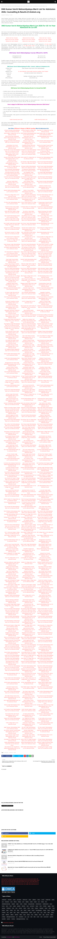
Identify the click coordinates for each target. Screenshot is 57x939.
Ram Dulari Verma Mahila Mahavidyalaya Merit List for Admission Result (45, 508)
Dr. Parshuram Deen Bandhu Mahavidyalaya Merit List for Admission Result (45, 649)
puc (41, 912)
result (6, 6)
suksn (53, 899)
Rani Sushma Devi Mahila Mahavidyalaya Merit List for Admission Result (45, 597)
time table (19, 899)
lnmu (35, 912)
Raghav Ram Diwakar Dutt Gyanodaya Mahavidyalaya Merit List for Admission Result (28, 321)
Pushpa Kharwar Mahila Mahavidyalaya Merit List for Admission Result (45, 679)
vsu (27, 919)
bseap (44, 910)
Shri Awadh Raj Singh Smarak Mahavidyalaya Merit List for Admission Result (12, 342)
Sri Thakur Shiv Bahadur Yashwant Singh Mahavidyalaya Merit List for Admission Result (45, 613)
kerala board (38, 904)
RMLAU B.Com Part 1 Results (45, 39)
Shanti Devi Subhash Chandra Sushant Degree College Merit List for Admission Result (45, 582)
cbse (11, 906)
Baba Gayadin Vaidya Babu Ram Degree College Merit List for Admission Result (12, 280)
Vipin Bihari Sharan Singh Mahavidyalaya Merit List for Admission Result (28, 346)
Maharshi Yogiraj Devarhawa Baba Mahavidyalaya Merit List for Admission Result (45, 744)
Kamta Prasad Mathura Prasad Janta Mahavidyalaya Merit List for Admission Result (45, 298)
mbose (20, 908)
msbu (46, 908)
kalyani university (24, 912)
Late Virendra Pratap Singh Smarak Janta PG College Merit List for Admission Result (28, 178)
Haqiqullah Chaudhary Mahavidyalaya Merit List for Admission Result (45, 294)
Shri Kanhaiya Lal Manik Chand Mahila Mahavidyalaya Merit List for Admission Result (28, 249)
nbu (32, 914)
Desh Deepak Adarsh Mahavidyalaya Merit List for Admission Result (28, 373)
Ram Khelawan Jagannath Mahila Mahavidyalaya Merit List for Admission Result (45, 421)
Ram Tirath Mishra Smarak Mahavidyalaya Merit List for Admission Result (28, 337)
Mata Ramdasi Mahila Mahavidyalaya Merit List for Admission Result (28, 312)
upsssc (8, 919)
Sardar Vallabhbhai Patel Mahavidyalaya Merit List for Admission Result (45, 241)
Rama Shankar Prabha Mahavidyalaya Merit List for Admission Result (28, 702)
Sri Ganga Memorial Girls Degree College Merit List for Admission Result (45, 522)
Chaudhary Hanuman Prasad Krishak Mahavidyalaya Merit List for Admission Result (12, 642)
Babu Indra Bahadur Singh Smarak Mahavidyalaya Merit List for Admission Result (28, 404)
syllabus (34, 899)
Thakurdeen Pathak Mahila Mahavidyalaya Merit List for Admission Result (28, 724)
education (21, 916)
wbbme (7, 914)
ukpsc (52, 914)
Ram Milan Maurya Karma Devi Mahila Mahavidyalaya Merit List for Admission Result (12, 697)
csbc (13, 908)
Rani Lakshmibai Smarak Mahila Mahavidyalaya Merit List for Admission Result (28, 234)
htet (14, 912)
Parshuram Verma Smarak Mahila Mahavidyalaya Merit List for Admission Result (45, 412)
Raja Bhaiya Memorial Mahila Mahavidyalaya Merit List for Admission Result (45, 568)
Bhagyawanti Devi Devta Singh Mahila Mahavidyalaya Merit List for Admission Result (12, 364)
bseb (21, 904)
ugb (43, 914)
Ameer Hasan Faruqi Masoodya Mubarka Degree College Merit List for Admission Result (12, 546)
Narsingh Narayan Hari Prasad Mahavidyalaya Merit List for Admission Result (12, 412)
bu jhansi (7, 901)
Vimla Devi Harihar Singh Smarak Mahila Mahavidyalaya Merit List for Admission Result (28, 529)
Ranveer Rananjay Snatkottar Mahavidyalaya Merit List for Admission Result (12, 601)
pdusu (3, 910)
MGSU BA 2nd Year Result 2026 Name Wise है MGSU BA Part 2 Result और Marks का (19, 881)
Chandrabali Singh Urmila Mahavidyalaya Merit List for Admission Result (28, 369)
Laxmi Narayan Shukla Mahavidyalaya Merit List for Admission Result (28, 183)
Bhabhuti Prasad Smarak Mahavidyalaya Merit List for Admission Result (45, 360)
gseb (11, 912)
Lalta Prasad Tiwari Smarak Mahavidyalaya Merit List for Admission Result (28, 464)
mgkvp (27, 901)
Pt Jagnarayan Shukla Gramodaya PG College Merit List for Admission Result (12, 321)
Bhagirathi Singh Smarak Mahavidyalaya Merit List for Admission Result (12, 285)
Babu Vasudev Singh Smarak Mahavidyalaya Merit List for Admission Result (45, 546)
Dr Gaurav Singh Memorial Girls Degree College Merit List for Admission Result (12, 294)
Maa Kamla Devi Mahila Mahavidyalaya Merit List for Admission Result (45, 559)
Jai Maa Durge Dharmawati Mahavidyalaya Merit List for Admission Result (12, 395)
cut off (42, 899)
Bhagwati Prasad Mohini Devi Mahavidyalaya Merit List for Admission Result (28, 634)
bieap (29, 910)
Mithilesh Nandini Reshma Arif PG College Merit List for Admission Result (45, 564)
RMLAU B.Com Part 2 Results (28, 39)
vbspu (42, 901)
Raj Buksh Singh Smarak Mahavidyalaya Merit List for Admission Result (12, 688)
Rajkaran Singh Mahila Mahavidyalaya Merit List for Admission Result (45, 416)
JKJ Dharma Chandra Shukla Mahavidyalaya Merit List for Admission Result (45, 391)
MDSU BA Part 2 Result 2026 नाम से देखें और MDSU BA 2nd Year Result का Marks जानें (25, 861)
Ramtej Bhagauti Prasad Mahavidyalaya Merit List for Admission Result (28, 577)
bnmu (33, 910)
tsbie (49, 912)
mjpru (35, 901)
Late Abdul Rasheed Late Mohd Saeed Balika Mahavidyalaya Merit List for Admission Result (12, 174)
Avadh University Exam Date (16, 119)
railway (36, 914)
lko (46, 901)
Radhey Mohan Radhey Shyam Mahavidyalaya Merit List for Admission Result (45, 684)
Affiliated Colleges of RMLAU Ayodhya (25, 128)
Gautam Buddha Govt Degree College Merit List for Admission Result (12, 382)
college (3, 916)
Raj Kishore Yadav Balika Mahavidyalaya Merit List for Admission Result (28, 213)
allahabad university (6, 904)
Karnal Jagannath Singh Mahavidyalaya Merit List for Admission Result (28, 642)
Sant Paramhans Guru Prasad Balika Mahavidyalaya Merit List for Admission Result (12, 442)
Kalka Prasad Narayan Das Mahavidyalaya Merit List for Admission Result (12, 400)
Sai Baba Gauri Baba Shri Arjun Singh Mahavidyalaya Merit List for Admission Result (45, 706)
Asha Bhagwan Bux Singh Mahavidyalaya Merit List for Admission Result (28, 355)
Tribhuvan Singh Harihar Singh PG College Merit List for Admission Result (28, 265)
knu (31, 916)
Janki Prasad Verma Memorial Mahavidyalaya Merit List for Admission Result (12, 491)
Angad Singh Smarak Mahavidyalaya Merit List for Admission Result (28, 622)
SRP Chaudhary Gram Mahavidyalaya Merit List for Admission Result (28, 442)
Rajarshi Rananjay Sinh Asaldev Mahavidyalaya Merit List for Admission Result (45, 213)
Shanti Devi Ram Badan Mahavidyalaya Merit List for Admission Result (45, 711)
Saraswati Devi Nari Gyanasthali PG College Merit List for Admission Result (12, 328)
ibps (28, 906)
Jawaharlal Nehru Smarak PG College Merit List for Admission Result (28, 491)
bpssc (28, 914)
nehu (53, 908)
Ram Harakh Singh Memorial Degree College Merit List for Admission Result (12, 225)
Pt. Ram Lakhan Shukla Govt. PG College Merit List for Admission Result (28, 679)
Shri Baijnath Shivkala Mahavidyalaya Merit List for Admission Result (28, 522)
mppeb (13, 904)
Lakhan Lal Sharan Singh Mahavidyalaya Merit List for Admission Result (45, 303)
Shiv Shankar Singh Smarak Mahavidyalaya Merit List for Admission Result (45, 446)
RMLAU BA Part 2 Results (28, 38)
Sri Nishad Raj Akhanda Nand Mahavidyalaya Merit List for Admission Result (45, 249)
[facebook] (14, 833)
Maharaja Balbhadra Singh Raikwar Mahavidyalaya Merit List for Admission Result (12, 564)
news (30, 899)
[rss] (14, 836)
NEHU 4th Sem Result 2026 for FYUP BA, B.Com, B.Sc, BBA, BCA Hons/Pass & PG (20, 884)
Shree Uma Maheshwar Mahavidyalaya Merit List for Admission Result (45, 601)
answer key (48, 899)
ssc (39, 901)
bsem (49, 910)
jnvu (16, 908)
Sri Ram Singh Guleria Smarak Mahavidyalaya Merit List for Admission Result (28, 455)
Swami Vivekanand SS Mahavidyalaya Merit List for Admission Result (45, 261)
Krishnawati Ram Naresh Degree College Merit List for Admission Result (45, 400)
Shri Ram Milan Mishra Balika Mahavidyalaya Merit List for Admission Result (45, 256)
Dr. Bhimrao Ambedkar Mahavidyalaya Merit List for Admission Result (45, 351)
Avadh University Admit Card (41, 119)
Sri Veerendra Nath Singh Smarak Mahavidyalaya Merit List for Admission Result (28, 613)
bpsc (25, 914)
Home (2, 6)
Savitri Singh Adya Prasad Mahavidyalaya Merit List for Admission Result (12, 446)
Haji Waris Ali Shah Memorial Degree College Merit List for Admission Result (12, 487)
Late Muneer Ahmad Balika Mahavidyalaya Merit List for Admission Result (12, 307)
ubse (53, 906)
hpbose (23, 906)
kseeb (30, 912)
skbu (40, 914)
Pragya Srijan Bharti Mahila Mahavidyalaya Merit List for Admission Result (12, 568)
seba (45, 912)
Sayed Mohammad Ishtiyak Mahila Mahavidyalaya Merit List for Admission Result (45, 342)
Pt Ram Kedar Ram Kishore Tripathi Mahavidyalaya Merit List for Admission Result (28, 199)
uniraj (3, 906)
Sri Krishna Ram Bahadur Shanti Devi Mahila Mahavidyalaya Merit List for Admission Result (12, 464)
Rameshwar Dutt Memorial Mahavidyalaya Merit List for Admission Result (12, 577)
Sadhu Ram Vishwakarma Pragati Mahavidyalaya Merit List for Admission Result (12, 582)
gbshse (18, 906)
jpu (28, 916)
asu (2, 901)
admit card (25, 899)
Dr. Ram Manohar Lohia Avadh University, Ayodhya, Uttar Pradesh (33, 71)
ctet (7, 912)
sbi (15, 910)
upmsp (3, 908)
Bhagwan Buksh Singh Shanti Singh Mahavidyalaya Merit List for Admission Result (28, 285)
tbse (18, 910)
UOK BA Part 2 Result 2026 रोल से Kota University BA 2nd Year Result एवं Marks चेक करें (20, 880)
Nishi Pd (4, 15)
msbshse (41, 908)
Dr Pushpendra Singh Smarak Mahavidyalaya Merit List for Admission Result (12, 592)
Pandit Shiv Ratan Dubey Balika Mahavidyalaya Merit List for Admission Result (12, 208)
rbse (40, 906)
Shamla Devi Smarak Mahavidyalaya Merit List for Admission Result (28, 351)
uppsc (52, 912)
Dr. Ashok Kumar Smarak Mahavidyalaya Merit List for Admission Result (28, 649)
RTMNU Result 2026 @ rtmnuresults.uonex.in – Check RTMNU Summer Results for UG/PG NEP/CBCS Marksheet (30, 850)
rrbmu (11, 910)
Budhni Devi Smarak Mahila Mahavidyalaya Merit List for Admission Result (12, 550)
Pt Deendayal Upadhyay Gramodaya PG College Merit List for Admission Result (45, 316)
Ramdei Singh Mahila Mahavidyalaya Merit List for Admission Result (28, 732)
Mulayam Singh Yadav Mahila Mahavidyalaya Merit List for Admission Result (45, 670)
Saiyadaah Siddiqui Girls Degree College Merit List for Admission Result (28, 437)
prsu (51, 904)
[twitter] (42, 833)
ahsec (25, 910)
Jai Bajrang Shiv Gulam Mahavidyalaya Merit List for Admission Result (12, 163)
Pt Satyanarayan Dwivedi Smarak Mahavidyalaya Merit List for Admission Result (45, 204)
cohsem (3, 912)
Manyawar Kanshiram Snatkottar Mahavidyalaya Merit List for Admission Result (12, 312)
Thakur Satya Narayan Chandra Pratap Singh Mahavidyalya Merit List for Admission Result (12, 265)
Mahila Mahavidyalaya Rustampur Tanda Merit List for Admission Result (12, 744)
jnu (25, 916)
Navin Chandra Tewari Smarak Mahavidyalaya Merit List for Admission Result (12, 316)
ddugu (19, 901)
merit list (11, 752)
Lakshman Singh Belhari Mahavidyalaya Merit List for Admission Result (12, 183)
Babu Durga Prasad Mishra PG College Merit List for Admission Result (28, 280)
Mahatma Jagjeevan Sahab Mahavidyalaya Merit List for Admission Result (12, 416)
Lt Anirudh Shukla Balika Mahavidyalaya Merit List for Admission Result (45, 491)
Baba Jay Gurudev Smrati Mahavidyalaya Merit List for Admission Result (12, 630)
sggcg (49, 906)
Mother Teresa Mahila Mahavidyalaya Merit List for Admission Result (28, 192)
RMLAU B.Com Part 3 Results (12, 39)
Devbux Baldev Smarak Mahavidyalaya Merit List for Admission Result (45, 373)
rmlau (38, 899)
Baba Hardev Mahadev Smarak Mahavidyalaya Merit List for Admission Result (29, 360)
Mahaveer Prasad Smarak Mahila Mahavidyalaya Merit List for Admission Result (28, 670)
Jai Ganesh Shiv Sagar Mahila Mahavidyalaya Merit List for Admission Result (28, 391)
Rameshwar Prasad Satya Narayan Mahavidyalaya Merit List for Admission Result (12, 433)
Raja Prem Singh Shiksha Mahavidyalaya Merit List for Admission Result (12, 573)
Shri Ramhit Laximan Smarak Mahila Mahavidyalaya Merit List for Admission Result (12, 732)
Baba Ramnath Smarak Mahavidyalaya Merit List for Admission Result (28, 630)
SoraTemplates (9, 937)
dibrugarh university (11, 916)
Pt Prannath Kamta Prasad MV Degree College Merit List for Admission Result (28, 503)
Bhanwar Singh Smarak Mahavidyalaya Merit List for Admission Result (28, 142)
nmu (38, 912)
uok (21, 910)
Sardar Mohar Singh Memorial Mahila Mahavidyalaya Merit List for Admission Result (28, 328)
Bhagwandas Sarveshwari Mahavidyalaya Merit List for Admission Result (45, 541)
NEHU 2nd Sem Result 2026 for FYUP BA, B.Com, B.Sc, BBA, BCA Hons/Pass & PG (20, 883)
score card (46, 916)
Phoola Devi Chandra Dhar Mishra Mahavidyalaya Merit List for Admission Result (45, 675)
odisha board (45, 904)
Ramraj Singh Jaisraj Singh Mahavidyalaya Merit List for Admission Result (28, 433)
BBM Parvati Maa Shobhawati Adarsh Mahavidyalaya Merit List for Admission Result (12, 138)
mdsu (29, 908)
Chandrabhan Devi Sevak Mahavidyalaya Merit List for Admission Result (12, 147)
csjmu (31, 901)
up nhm (51, 916)
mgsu (37, 906)
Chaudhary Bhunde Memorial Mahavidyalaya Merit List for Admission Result (28, 147)
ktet (34, 916)
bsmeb (53, 910)
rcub (38, 916)
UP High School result (29, 45)
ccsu (11, 901)
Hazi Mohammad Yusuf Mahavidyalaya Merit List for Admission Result (28, 555)
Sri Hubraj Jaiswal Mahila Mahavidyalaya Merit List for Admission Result (28, 715)
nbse (50, 908)
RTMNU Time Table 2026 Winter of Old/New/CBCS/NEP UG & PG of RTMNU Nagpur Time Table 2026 (30, 843)
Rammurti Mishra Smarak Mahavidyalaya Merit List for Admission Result (28, 697)
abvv (7, 906)
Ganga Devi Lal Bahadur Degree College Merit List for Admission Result (28, 482)
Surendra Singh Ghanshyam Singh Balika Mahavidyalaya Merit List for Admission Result (45, 469)
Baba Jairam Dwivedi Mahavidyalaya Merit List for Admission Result (28, 138)
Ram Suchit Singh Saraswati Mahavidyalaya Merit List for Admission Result (28, 428)
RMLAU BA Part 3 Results (12, 38)
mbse (25, 908)
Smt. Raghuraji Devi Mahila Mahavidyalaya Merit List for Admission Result (28, 720)
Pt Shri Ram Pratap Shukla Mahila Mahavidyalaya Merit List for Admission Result (28, 618)
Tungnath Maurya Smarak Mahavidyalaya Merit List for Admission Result (12, 346)
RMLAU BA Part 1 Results (45, 38)
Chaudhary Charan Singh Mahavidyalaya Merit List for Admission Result (45, 369)
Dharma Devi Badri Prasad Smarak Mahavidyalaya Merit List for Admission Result (45, 147)
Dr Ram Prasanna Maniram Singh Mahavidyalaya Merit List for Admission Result (28, 378)
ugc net (47, 914)
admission (6, 752)
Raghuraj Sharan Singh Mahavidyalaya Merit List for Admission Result (45, 321)
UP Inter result (48, 44)
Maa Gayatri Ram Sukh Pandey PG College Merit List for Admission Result (28, 307)
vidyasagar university (20, 919)
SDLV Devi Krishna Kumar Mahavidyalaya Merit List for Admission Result (28, 451)
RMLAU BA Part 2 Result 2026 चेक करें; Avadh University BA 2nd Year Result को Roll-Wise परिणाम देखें (29, 867)
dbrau (15, 901)
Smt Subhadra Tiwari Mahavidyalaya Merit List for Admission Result (28, 460)
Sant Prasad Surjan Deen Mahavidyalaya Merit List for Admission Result (28, 601)
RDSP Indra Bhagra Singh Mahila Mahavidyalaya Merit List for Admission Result (45, 220)
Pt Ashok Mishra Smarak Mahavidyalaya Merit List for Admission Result (28, 568)
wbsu (21, 914)
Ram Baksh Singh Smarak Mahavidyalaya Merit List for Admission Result (28, 693)
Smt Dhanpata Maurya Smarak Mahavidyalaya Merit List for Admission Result (12, 437)
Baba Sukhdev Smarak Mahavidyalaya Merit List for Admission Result (45, 630)
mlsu (32, 908)
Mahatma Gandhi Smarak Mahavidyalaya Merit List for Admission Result (45, 187)
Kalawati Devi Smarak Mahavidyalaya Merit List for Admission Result (45, 555)
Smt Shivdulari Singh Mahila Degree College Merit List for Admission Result (12, 606)
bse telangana (39, 910)
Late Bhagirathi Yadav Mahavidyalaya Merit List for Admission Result (28, 174)
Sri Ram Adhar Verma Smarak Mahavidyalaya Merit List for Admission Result (45, 720)
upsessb (3, 919)
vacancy (13, 919)
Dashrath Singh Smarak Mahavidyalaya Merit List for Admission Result (28, 289)
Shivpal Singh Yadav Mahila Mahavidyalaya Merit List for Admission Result (28, 736)
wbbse (12, 914)
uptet (3, 914)
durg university (31, 904)
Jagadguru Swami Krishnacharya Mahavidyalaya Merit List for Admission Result (45, 592)
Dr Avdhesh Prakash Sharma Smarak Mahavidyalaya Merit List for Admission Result (12, 482)
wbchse (16, 914)
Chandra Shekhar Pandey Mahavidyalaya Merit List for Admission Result (12, 369)
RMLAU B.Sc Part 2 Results (28, 41)
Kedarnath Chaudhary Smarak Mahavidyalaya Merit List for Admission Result (12, 303)
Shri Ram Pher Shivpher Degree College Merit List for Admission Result (45, 455)
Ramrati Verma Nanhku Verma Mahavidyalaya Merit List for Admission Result (28, 229)
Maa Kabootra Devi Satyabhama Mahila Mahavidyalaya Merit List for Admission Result (12, 748)
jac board (32, 906)
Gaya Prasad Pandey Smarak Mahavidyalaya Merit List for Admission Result (12, 154)
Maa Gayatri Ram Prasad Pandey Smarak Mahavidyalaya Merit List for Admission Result (45, 346)
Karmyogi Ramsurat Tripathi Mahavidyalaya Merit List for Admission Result (12, 663)
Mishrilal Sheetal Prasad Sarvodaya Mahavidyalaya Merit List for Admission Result (45, 496)
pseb (7, 910)
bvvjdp (25, 904)
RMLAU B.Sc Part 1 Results (45, 41)
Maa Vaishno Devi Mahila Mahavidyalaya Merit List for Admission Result (45, 404)
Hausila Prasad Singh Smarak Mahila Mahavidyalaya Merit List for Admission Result (12, 159)
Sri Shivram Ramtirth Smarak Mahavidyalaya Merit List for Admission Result (12, 469)
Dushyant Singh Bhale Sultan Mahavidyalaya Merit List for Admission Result (12, 613)
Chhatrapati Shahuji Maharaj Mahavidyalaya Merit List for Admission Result (12, 337)
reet (41, 916)
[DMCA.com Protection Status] (8, 893)
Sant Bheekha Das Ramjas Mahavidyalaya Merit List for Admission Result (45, 437)
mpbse (36, 908)
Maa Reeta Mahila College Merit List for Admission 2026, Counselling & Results (26, 855)
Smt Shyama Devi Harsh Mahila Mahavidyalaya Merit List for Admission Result (12, 273)
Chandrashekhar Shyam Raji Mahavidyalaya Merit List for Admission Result (45, 285)
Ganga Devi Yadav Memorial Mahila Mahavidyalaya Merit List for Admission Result (28, 537)
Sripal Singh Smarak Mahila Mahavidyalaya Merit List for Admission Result (12, 261)
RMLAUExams (17, 937)
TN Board (8, 908)
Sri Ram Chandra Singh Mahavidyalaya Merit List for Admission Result (12, 455)
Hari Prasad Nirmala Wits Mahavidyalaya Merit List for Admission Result (28, 386)
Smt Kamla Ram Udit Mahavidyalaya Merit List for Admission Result (28, 606)
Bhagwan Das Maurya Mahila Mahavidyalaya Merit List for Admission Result (12, 634)
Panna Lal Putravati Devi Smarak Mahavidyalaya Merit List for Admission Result (28, 675)
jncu (23, 901)
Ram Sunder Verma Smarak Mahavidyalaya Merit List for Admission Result (45, 573)
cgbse (14, 906)
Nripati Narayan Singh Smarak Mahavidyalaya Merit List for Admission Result (12, 736)
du (16, 916)
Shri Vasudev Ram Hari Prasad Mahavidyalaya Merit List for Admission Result (12, 715)
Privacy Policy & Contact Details (49, 937)
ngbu (17, 904)
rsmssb (44, 906)
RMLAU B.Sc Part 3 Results (12, 41)
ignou (18, 912)
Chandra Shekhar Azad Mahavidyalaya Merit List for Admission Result (28, 364)
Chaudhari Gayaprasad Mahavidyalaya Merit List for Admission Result (28, 550)
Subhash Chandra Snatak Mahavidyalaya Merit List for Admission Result (28, 342)
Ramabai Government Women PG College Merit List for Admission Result (45, 702)
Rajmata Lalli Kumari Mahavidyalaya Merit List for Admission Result (28, 573)
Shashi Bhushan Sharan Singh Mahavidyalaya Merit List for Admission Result (12, 333)
